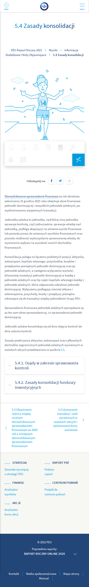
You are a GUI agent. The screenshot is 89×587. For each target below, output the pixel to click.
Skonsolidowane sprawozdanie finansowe (31, 196)
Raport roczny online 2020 (44, 554)
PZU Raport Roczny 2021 (26, 50)
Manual (44, 578)
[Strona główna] (44, 6)
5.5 (62, 350)
